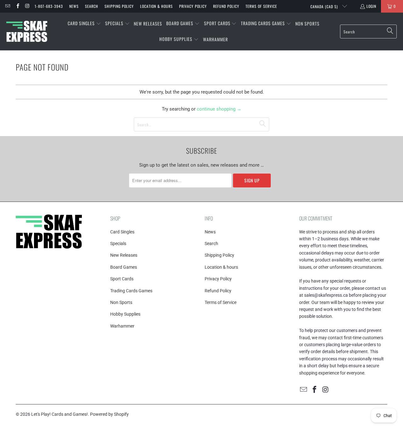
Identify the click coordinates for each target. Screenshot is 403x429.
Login (371, 6)
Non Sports (121, 302)
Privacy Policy (193, 6)
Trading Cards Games (131, 290)
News (74, 6)
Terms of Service (261, 6)
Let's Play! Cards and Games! (59, 414)
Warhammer (122, 326)
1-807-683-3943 (49, 6)
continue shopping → (219, 109)
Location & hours (156, 6)
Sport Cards (121, 278)
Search (91, 6)
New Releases (123, 255)
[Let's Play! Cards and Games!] (26, 31)
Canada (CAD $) (324, 6)
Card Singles (122, 231)
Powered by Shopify (109, 414)
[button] (84, 23)
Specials (118, 243)
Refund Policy (226, 6)
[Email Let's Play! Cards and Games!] (7, 6)
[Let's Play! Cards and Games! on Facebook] (17, 6)
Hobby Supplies (125, 314)
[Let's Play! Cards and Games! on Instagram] (27, 6)
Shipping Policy (119, 6)
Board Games (123, 267)
